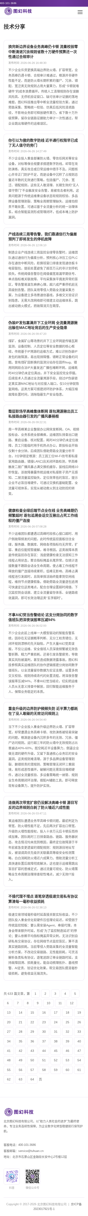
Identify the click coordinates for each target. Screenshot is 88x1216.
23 (44, 1022)
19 (79, 1012)
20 (9, 1022)
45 (56, 1051)
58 (44, 1070)
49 (20, 1060)
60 (67, 1070)
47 (79, 1051)
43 (32, 1051)
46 (67, 1051)
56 (20, 1070)
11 (60, 1003)
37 (44, 1041)
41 (9, 1051)
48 (9, 1060)
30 (44, 1031)
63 (20, 1079)
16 (44, 1012)
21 (20, 1022)
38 (56, 1041)
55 (9, 1070)
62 (9, 1079)
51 (44, 1060)
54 (79, 1060)
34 (9, 1041)
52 (56, 1060)
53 (67, 1060)
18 (67, 1012)
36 (32, 1041)
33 (79, 1031)
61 (79, 1070)
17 (56, 1012)
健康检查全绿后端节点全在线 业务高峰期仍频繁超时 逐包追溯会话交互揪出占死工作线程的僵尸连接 (43, 516)
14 (20, 1012)
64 (32, 1079)
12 (72, 1003)
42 (20, 1051)
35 (20, 1041)
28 (20, 1031)
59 (56, 1070)
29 (32, 1031)
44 (44, 1051)
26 (79, 1022)
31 (56, 1031)
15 (32, 1012)
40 (79, 1041)
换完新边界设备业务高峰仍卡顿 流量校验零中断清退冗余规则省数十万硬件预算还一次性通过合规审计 (43, 52)
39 (67, 1041)
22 (32, 1022)
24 (56, 1022)
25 (67, 1022)
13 (9, 1012)
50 (32, 1060)
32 (67, 1031)
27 (9, 1031)
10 (48, 1003)
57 (32, 1070)
